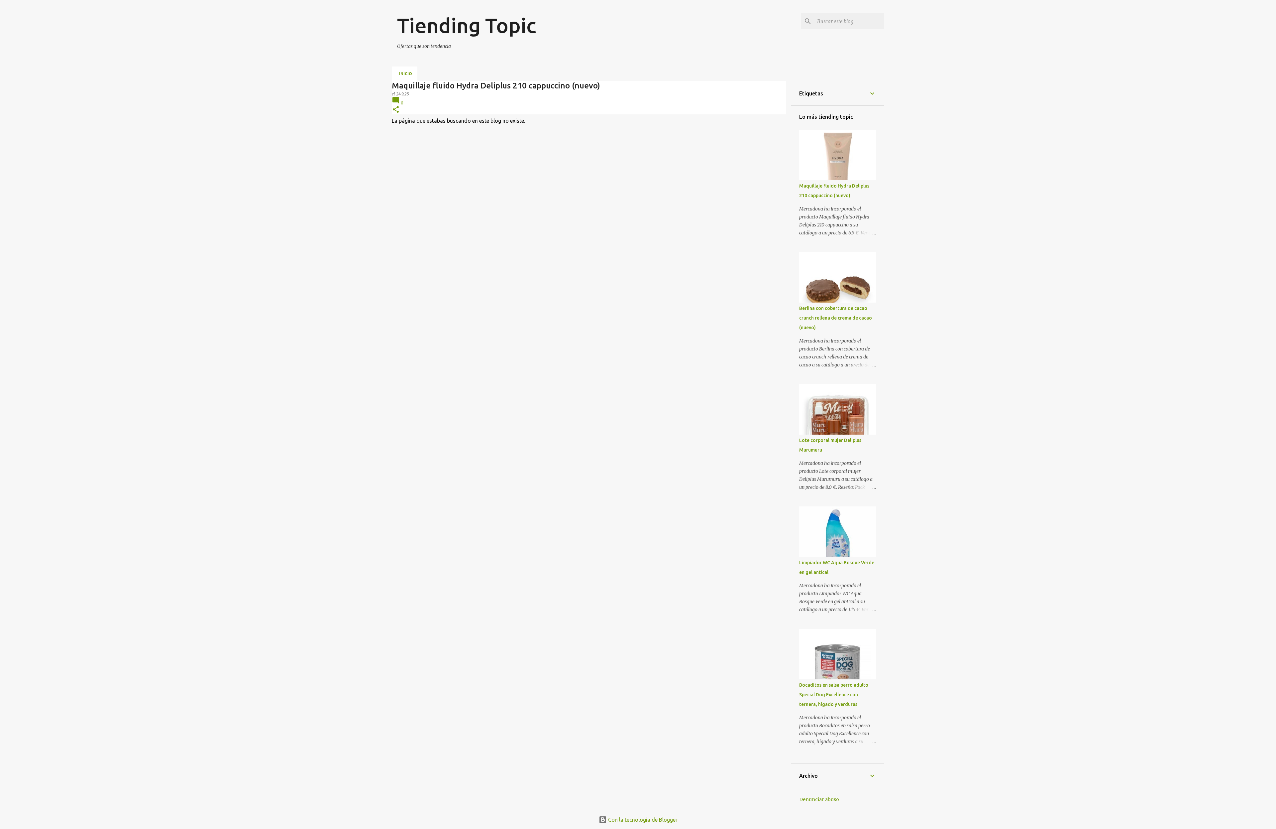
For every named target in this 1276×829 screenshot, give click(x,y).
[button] (396, 109)
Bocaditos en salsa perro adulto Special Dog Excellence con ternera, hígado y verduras (833, 694)
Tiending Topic (466, 25)
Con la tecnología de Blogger (642, 820)
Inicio (405, 73)
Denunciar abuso (819, 799)
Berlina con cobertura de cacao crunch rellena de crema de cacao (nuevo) (835, 318)
